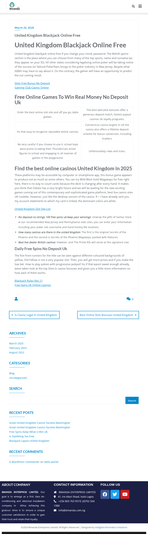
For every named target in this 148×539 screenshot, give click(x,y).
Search (15, 389)
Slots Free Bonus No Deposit (32, 83)
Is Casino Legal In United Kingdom (36, 315)
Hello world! (51, 462)
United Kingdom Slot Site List (33, 209)
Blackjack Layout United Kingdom (29, 441)
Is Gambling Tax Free (21, 436)
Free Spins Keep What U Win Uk (28, 432)
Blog (11, 373)
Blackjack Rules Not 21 (29, 280)
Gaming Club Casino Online (32, 87)
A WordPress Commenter (24, 462)
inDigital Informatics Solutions (111, 527)
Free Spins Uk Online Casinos (33, 285)
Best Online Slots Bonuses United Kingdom (106, 315)
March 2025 (16, 343)
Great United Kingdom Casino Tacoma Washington (39, 423)
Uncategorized (18, 377)
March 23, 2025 (24, 27)
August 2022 (16, 352)
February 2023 (18, 348)
